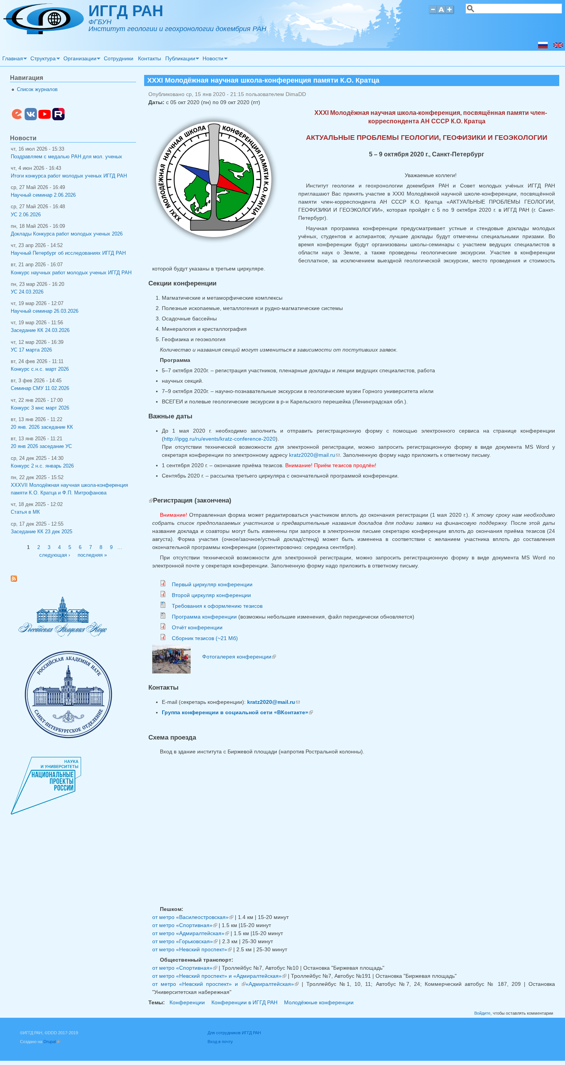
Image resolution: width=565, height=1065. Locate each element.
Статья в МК (25, 512)
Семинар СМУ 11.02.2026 (40, 388)
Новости (212, 59)
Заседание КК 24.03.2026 (40, 330)
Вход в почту (220, 1041)
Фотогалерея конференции (239, 657)
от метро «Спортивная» (184, 925)
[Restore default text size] (441, 13)
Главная (11, 59)
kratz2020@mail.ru (314, 455)
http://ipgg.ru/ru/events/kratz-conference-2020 (220, 439)
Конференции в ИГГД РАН (244, 1002)
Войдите (482, 1013)
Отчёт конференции (197, 627)
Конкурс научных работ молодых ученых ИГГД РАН (71, 272)
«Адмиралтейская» (272, 984)
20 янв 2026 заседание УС (41, 446)
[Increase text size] (450, 13)
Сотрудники (118, 58)
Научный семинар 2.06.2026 (43, 195)
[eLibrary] (17, 118)
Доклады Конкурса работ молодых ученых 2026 (67, 234)
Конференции (187, 1002)
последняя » (92, 555)
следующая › (54, 555)
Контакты (149, 58)
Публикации (179, 59)
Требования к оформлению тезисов (217, 606)
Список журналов (37, 89)
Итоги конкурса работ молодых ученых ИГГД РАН (69, 176)
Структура (42, 59)
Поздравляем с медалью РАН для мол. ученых (66, 156)
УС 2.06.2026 (26, 214)
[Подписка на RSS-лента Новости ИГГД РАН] (17, 580)
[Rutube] (58, 118)
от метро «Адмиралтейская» (190, 933)
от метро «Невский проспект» (192, 949)
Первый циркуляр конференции (212, 584)
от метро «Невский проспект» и (199, 984)
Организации (78, 59)
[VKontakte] (31, 118)
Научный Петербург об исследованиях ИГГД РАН (68, 253)
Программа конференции (204, 617)
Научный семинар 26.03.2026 (44, 311)
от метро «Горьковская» (185, 941)
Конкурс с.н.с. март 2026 (40, 369)
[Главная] (43, 32)
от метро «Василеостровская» (192, 917)
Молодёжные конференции (319, 1002)
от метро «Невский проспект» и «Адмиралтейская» (219, 976)
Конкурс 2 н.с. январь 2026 (42, 466)
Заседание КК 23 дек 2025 (41, 531)
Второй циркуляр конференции (211, 595)
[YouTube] (44, 118)
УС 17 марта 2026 (31, 350)
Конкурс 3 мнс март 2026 (40, 408)
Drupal (51, 1041)
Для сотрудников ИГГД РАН (234, 1032)
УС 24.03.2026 (27, 292)
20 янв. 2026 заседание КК (42, 427)
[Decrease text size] (433, 13)
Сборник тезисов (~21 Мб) (205, 638)
